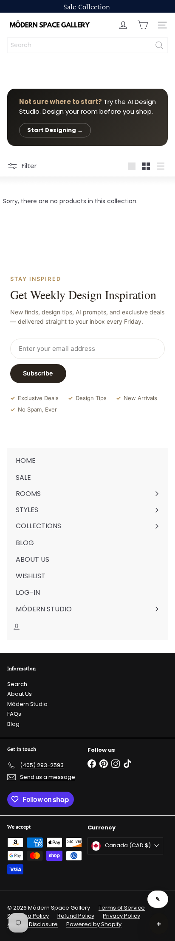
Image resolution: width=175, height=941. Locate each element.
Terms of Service (122, 908)
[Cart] (142, 25)
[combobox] (87, 45)
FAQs (14, 714)
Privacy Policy (121, 916)
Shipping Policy (28, 916)
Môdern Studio (27, 704)
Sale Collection (86, 7)
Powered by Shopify (93, 924)
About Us (19, 694)
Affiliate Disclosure (32, 924)
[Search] (159, 45)
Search (17, 684)
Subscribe (38, 373)
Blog (13, 724)
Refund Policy (75, 916)
